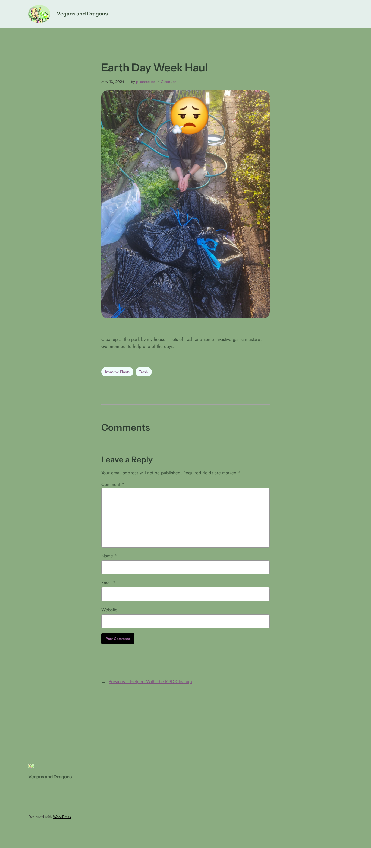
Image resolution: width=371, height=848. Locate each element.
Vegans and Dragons (82, 13)
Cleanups (168, 81)
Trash (143, 372)
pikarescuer (145, 81)
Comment (112, 484)
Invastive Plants (117, 372)
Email (108, 582)
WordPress (62, 817)
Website (109, 609)
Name (109, 555)
